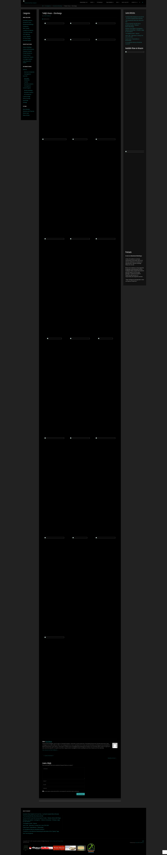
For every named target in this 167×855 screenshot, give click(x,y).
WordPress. (141, 842)
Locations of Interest (28, 30)
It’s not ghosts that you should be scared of (33, 829)
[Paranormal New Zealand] (29, 2)
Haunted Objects (27, 40)
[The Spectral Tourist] (91, 848)
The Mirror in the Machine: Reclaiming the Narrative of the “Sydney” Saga (41, 831)
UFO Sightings (26, 34)
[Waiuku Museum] (59, 848)
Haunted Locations (27, 20)
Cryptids (26, 82)
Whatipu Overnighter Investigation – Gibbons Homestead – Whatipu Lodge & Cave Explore (134, 30)
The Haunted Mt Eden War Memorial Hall (33, 816)
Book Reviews (26, 109)
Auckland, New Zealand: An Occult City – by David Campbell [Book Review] (134, 17)
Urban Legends (27, 36)
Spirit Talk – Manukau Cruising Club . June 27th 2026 (36, 825)
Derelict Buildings (28, 90)
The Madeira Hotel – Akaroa (132, 33)
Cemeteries (26, 26)
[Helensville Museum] (70, 848)
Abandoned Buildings (57, 6)
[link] (139, 2)
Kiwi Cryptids (26, 28)
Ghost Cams (26, 113)
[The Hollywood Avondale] (81, 848)
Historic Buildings (27, 47)
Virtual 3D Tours (27, 22)
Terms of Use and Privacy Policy (56, 841)
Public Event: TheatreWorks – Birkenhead (33, 827)
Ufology (25, 102)
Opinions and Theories (28, 111)
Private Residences (27, 53)
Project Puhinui (26, 55)
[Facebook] (143, 2)
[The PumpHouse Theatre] (35, 848)
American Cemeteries (29, 72)
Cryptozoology (26, 96)
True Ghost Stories (27, 32)
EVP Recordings (27, 38)
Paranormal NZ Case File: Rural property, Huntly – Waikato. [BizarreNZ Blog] (133, 25)
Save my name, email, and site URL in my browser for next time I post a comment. (61, 791)
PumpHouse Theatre (28, 57)
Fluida (136, 842)
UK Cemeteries (27, 94)
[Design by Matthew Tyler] (26, 848)
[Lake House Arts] (47, 848)
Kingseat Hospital (27, 51)
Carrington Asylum (27, 59)
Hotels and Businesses (28, 49)
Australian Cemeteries (27, 79)
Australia (25, 76)
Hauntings (25, 100)
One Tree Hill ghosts (28, 833)
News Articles (26, 115)
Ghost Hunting (26, 98)
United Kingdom (27, 88)
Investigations (48, 6)
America (25, 69)
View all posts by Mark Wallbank (50, 750)
